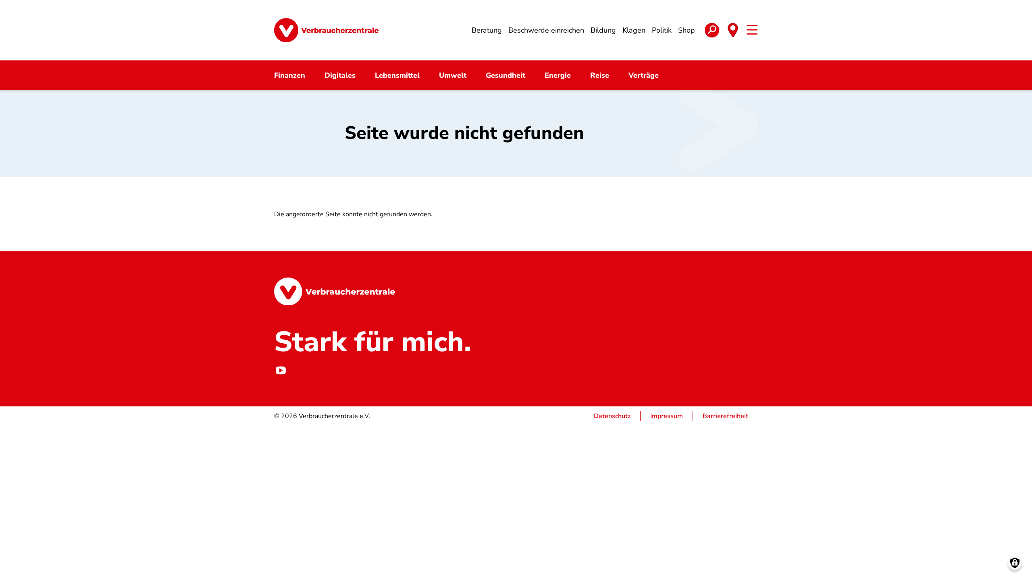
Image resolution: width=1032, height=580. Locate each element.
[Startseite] (326, 30)
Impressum (666, 416)
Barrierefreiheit (725, 416)
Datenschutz (612, 416)
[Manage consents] (1015, 563)
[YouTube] (280, 370)
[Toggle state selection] (733, 30)
